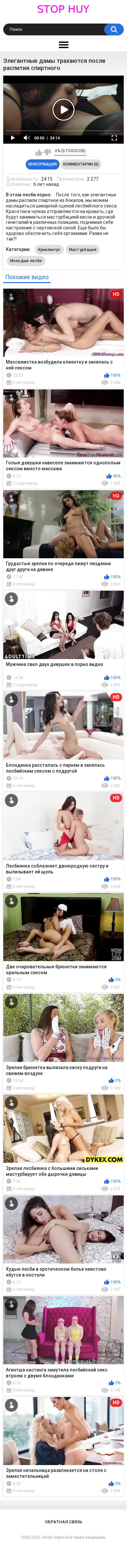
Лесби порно (52, 1537)
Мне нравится (38, 152)
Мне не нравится (47, 152)
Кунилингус (49, 249)
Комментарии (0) (81, 164)
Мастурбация (82, 249)
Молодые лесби (26, 261)
